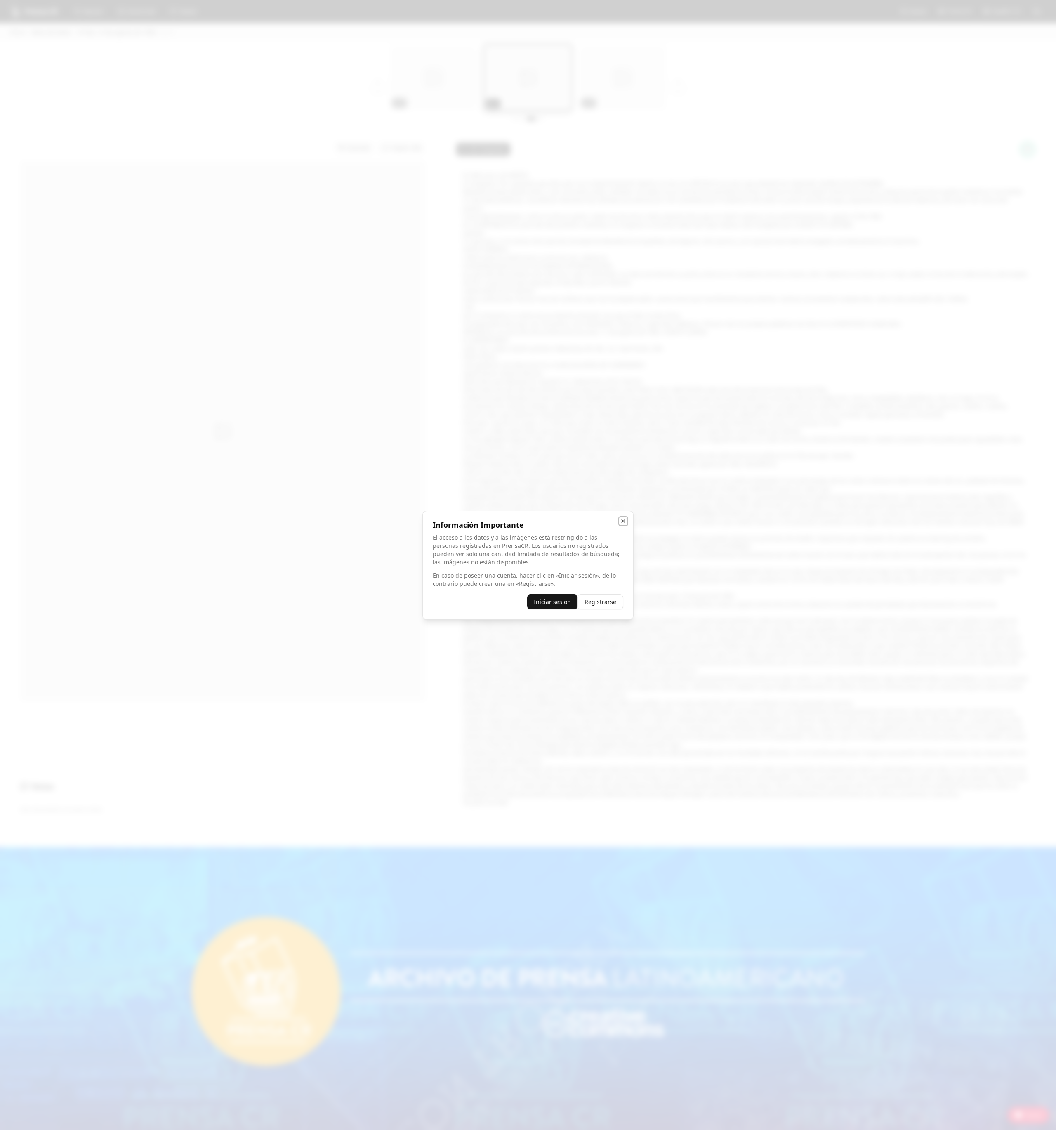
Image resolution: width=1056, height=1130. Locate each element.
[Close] (623, 521)
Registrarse (600, 602)
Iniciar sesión (552, 602)
